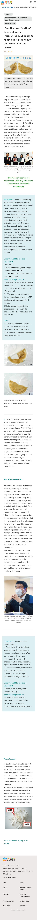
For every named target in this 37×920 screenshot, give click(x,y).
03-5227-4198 (11, 877)
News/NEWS (24, 905)
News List (10, 7)
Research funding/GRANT (25, 895)
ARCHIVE (6, 894)
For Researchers (8, 901)
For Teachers (7, 905)
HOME (4, 7)
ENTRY (5, 887)
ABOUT (22, 883)
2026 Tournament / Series (26, 888)
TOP (4, 883)
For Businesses (25, 901)
